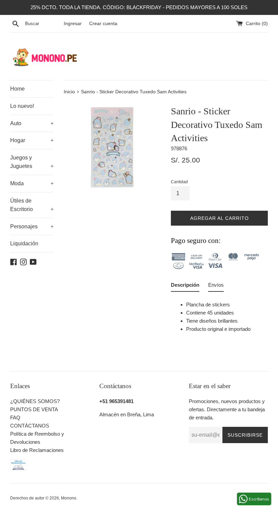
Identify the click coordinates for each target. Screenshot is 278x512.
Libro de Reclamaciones (37, 450)
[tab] (185, 286)
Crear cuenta (103, 23)
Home (17, 89)
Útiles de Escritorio (32, 205)
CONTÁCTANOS (29, 426)
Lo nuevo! (22, 106)
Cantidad (179, 181)
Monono (68, 498)
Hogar (32, 140)
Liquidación (24, 243)
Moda (32, 183)
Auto (32, 123)
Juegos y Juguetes (32, 162)
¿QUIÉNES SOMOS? (35, 401)
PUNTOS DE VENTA (34, 409)
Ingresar (73, 23)
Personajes (32, 226)
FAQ (15, 417)
